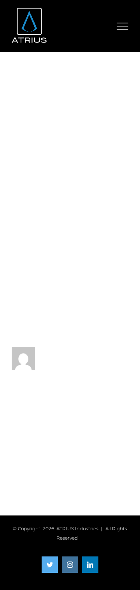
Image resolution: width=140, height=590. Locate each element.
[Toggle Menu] (122, 26)
